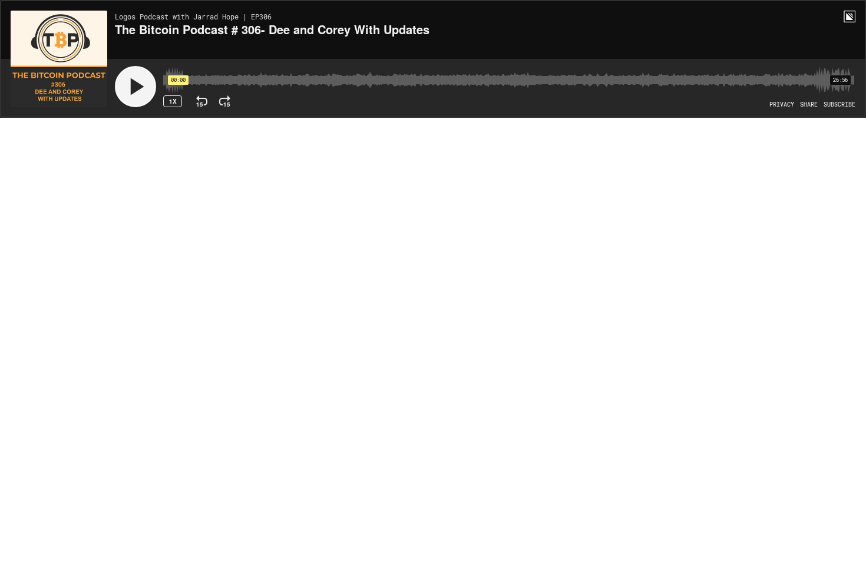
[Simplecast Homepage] (849, 16)
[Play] (135, 86)
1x (173, 101)
